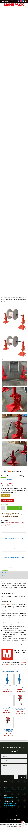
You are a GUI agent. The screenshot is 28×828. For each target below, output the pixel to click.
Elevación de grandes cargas (11, 297)
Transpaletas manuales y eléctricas (14, 15)
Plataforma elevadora (11, 165)
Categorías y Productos (9, 13)
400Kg (7, 108)
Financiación (5, 285)
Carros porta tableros (12, 204)
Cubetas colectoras (10, 125)
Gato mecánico (9, 223)
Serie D (7, 260)
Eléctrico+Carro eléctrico (13, 237)
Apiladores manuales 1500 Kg (14, 74)
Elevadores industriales (10, 250)
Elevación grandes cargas (11, 219)
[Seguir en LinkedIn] (23, 1)
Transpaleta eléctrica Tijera (14, 21)
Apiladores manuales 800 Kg (14, 70)
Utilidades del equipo (7, 500)
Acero (6, 189)
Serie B (7, 256)
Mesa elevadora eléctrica (13, 162)
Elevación (7, 525)
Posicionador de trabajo (11, 268)
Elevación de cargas (9, 156)
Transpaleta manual (10, 33)
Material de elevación (11, 173)
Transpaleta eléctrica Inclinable (15, 23)
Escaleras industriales (10, 144)
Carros (6, 202)
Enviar (23, 777)
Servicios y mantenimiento (13, 196)
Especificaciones (6, 572)
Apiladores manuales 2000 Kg (14, 76)
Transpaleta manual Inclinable (14, 43)
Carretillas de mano (10, 187)
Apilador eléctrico (9, 84)
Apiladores (6, 62)
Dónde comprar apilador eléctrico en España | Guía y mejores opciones (16, 100)
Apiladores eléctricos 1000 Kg (14, 86)
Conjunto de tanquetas (12, 212)
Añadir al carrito (14, 508)
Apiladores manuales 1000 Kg (14, 72)
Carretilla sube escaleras (12, 184)
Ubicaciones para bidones (12, 135)
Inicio (2, 297)
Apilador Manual (9, 64)
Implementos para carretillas (13, 194)
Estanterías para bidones (13, 139)
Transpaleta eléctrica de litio (14, 25)
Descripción (5, 570)
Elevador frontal (9, 252)
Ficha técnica (5, 495)
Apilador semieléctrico (11, 106)
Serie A (7, 254)
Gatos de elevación (10, 221)
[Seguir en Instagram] (21, 1)
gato (8, 604)
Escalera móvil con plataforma (14, 148)
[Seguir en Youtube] (26, 1)
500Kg (7, 110)
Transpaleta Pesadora (12, 37)
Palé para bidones (10, 137)
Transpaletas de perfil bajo (13, 41)
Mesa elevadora (9, 158)
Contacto (4, 291)
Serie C (7, 258)
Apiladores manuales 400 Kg (14, 68)
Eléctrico (7, 235)
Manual (7, 233)
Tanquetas (7, 210)
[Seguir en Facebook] (18, 1)
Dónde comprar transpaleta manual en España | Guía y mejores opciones (16, 55)
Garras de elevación (11, 175)
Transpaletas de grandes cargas (15, 47)
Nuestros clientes (7, 289)
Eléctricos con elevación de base (15, 96)
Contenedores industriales (12, 117)
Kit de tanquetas (10, 214)
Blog (2, 287)
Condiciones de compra (14, 819)
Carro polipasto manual (11, 240)
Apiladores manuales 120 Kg (14, 66)
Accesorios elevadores (11, 266)
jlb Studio (18, 826)
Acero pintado (9, 129)
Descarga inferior (10, 121)
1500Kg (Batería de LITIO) (13, 94)
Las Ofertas (5, 283)
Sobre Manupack (6, 279)
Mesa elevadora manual (12, 160)
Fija (6, 167)
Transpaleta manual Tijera (13, 39)
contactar (24, 662)
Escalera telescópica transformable (15, 150)
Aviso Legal (11, 814)
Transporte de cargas (9, 182)
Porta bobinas (9, 227)
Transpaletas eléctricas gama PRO (16, 19)
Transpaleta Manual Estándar (14, 35)
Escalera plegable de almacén (13, 146)
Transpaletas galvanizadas (13, 45)
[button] (3, 306)
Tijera (6, 169)
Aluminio (7, 191)
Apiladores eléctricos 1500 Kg (14, 90)
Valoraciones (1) (6, 578)
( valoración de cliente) (6, 479)
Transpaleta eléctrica (10, 17)
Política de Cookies (13, 817)
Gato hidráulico (10, 225)
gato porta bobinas (13, 582)
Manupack (6, 664)
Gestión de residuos (9, 115)
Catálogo (4, 281)
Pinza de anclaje (10, 177)
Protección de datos (14, 815)
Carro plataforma (10, 206)
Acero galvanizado (11, 127)
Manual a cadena (10, 244)
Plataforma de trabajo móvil (13, 152)
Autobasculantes (10, 119)
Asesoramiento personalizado (14, 548)
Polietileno (8, 131)
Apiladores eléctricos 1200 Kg (14, 88)
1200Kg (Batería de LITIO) (13, 92)
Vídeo (3, 575)
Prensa (3, 293)
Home (3, 11)
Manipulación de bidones (13, 198)
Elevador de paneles (10, 264)
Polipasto (7, 231)
